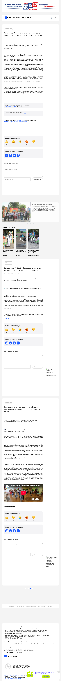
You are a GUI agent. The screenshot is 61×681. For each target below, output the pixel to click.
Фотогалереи (20, 606)
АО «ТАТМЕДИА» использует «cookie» (14, 675)
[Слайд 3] (30, 223)
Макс (25, 121)
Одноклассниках (14, 121)
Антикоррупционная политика (12, 674)
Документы (41, 606)
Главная (11, 606)
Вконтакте (6, 121)
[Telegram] (14, 155)
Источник (6, 97)
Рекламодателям (31, 606)
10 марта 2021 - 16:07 (8, 273)
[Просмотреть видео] (9, 239)
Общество (8, 28)
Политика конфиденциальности (12, 678)
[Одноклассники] (10, 155)
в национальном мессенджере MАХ (15, 114)
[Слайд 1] (27, 223)
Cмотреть (46, 676)
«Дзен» (21, 121)
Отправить (37, 179)
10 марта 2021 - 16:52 (8, 38)
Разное (49, 606)
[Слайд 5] (33, 223)
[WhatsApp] (18, 155)
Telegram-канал (21, 120)
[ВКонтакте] (6, 155)
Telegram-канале (11, 106)
